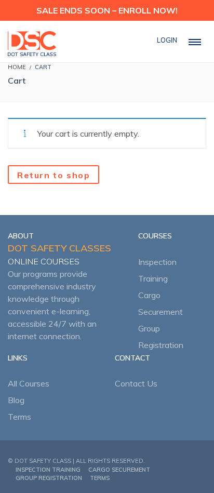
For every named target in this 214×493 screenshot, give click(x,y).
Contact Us (136, 383)
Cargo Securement (119, 469)
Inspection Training (48, 469)
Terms (19, 416)
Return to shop (53, 175)
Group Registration (49, 478)
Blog (16, 400)
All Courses (28, 383)
